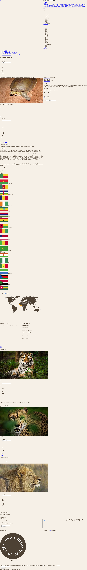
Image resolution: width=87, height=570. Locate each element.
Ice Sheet (46, 35)
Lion (1, 510)
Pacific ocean (47, 14)
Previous (1, 346)
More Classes (73, 7)
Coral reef (46, 32)
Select (47, 24)
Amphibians (51, 4)
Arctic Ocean (47, 16)
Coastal (46, 29)
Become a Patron (47, 81)
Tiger (1, 398)
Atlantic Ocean (47, 18)
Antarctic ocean (47, 23)
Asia (45, 17)
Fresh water (46, 34)
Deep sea (46, 36)
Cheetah (1, 455)
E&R (56, 530)
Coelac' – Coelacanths (59, 5)
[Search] (54, 0)
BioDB (1, 0)
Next (1, 347)
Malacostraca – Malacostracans (80, 5)
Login (44, 48)
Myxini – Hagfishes (71, 4)
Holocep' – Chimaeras (59, 7)
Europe (46, 19)
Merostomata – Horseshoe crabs (49, 6)
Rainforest (46, 41)
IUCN (49, 78)
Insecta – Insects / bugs (67, 7)
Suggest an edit (2, 326)
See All (45, 24)
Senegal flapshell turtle (4, 142)
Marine (46, 31)
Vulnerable (46, 78)
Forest (46, 33)
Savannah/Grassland (48, 44)
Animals (48, 7)
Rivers (46, 43)
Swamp (46, 40)
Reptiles (54, 4)
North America (47, 20)
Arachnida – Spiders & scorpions (59, 6)
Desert (46, 30)
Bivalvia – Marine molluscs (69, 6)
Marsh (46, 38)
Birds (48, 4)
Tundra (46, 45)
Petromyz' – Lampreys (59, 4)
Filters (44, 8)
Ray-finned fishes (53, 7)
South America (47, 22)
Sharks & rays (65, 4)
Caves (46, 46)
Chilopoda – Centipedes (52, 5)
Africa (46, 13)
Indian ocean (47, 12)
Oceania (46, 21)
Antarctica (46, 15)
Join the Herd (3, 526)
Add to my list (46, 97)
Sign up (47, 48)
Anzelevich (49, 530)
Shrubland (46, 42)
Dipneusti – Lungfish (78, 4)
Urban (46, 28)
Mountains (46, 39)
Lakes (46, 37)
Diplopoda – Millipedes (77, 6)
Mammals (45, 4)
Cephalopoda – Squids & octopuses (69, 5)
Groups (45, 3)
